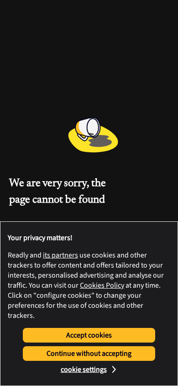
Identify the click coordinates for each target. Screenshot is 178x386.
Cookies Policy (102, 285)
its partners (60, 255)
